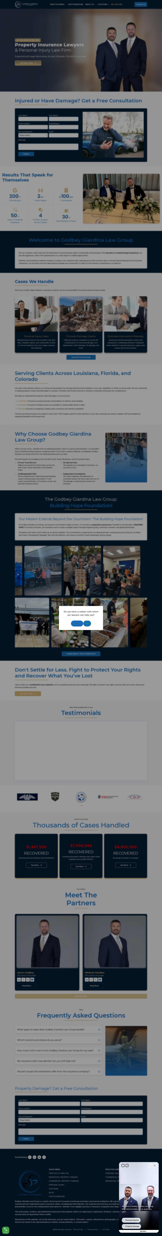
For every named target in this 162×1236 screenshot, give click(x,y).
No (77, 623)
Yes (87, 623)
